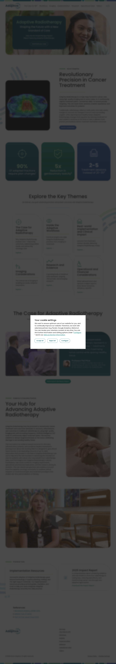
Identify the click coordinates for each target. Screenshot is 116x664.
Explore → (19, 253)
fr (109, 6)
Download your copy (39, 44)
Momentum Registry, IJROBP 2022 (27, 611)
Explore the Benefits (68, 127)
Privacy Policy (92, 656)
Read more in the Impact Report (58, 381)
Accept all (39, 341)
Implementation (64, 6)
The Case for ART (30, 6)
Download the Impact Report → (84, 585)
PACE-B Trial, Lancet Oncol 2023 (27, 617)
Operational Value (88, 6)
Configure (77, 332)
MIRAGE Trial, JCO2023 (23, 614)
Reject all (52, 341)
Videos (99, 6)
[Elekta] (13, 6)
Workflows (43, 6)
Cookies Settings (104, 656)
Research (75, 6)
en (107, 6)
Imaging (52, 6)
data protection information (54, 335)
